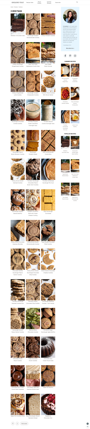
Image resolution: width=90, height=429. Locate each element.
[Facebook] (65, 56)
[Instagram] (75, 56)
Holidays (21, 6)
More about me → (70, 48)
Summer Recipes (49, 2)
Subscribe (58, 2)
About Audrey (39, 2)
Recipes (16, 6)
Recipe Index (29, 2)
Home (12, 6)
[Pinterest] (70, 56)
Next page (24, 423)
